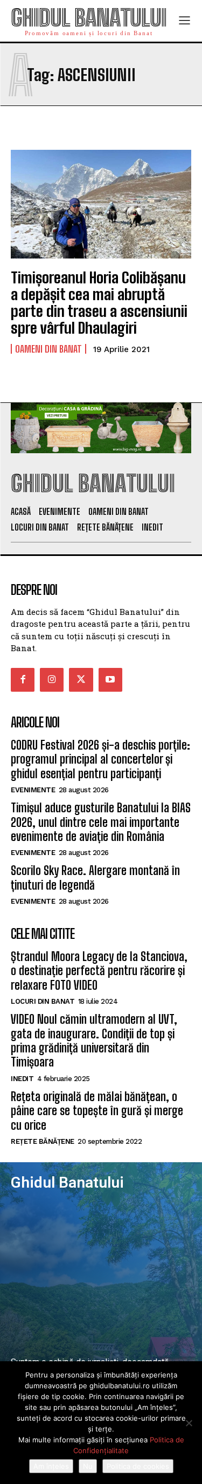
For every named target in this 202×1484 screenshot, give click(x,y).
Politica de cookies (138, 1466)
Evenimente (33, 790)
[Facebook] (22, 680)
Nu (88, 1466)
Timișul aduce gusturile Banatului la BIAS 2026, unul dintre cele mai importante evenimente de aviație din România (101, 822)
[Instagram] (52, 680)
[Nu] (188, 1422)
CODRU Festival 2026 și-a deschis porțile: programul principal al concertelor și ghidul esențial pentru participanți (100, 759)
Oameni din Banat (48, 349)
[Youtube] (110, 680)
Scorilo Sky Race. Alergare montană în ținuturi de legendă (95, 877)
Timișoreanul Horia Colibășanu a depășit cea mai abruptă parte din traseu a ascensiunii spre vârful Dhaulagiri (99, 302)
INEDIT (22, 1079)
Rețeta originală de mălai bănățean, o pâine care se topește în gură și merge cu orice (97, 1110)
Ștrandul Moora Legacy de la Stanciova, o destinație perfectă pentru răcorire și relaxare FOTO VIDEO (99, 970)
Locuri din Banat (42, 1001)
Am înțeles (51, 1466)
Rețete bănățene (42, 1141)
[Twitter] (81, 680)
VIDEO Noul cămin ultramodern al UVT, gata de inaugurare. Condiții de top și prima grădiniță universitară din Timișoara (94, 1040)
